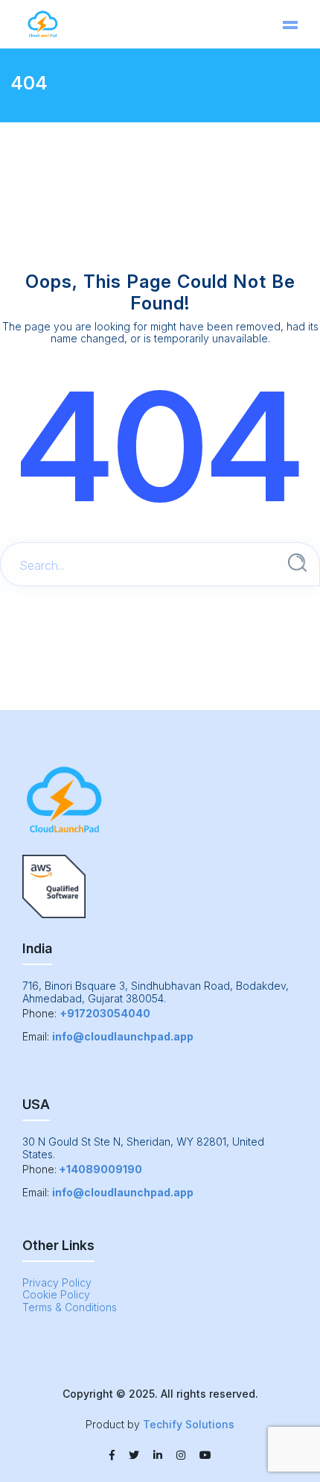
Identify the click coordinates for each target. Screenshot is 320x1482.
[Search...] (297, 562)
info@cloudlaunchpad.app (122, 1036)
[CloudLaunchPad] (43, 24)
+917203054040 (105, 1013)
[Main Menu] (290, 25)
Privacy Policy (57, 1282)
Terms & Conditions (69, 1307)
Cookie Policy (56, 1294)
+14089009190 (100, 1169)
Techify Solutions (188, 1424)
